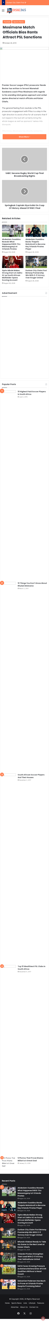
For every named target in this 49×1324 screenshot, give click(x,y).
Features (40, 1303)
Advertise (14, 1307)
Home (7, 1303)
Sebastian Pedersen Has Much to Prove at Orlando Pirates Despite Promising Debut (31, 1283)
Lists (25, 1303)
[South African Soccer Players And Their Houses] (9, 868)
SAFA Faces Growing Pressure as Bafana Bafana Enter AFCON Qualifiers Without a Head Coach (32, 1270)
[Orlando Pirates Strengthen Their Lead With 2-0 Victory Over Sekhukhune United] (9, 1257)
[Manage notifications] (43, 1318)
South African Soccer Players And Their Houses (31, 776)
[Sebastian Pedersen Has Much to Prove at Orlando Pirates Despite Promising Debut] (9, 1284)
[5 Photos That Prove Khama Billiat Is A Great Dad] (9, 1162)
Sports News (18, 22)
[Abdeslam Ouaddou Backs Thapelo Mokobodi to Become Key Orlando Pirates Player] (36, 231)
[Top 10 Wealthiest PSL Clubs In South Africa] (9, 1060)
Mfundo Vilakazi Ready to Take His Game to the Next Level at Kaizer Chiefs (32, 1244)
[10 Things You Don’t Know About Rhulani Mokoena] (9, 677)
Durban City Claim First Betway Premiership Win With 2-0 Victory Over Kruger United (36, 274)
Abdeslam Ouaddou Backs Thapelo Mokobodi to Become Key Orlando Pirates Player (35, 244)
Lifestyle (32, 1303)
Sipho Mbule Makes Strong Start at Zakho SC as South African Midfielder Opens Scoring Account (12, 275)
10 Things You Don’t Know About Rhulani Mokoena (32, 584)
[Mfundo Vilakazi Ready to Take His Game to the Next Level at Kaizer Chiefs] (9, 1245)
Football (7, 22)
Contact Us (33, 1307)
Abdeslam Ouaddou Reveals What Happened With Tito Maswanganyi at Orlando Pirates (11, 244)
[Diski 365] (16, 10)
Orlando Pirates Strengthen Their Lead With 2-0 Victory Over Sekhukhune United (30, 1256)
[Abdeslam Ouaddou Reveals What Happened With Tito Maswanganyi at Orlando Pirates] (12, 231)
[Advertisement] (21, 337)
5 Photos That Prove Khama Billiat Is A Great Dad (30, 1159)
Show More (24, 137)
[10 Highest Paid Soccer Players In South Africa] (9, 485)
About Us (24, 1307)
